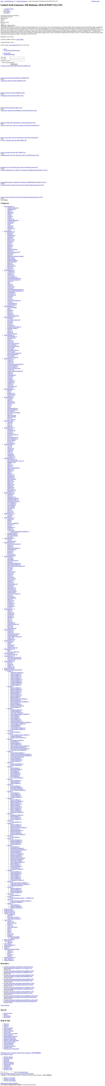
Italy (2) (9, 953)
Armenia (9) (10, 223)
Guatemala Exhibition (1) (16, 759)
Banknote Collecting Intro (10, 1039)
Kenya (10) (10, 432)
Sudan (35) (10, 599)
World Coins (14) (8, 909)
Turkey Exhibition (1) (15, 878)
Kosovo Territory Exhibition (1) (18, 790)
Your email (3, 59)
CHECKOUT (7, 1065)
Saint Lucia (10, 562)
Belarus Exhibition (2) (15, 690)
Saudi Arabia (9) (11, 571)
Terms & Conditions (9, 1030)
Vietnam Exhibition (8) (16, 892)
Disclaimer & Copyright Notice (11, 1048)
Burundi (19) (10, 268)
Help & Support (7, 1029)
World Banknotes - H (9, 389)
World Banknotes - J (9, 421)
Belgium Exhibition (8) (16, 692)
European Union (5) (12, 333)
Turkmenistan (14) (11, 628)
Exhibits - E (10, 733)
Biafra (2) (9, 248)
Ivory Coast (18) (11, 419)
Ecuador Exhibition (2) (16, 736)
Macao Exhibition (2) (15, 799)
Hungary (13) (10, 396)
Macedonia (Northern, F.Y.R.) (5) (15, 461)
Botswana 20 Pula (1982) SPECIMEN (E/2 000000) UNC (15, 78)
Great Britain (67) (11, 375)
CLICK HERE (19, 39)
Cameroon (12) (11, 273)
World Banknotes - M (9, 458)
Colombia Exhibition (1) (16, 721)
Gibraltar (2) (10, 373)
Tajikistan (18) (10, 613)
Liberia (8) (9, 451)
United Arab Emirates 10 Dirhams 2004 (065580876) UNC (18, 976)
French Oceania (11, 351)
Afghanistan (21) (11, 209)
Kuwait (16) (10, 441)
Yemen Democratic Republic (14, 658)
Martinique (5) (10, 474)
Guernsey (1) (10, 383)
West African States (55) (13, 651)
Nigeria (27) (10, 510)
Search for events (8, 1013)
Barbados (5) (10, 237)
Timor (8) (9, 618)
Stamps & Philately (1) (9, 945)
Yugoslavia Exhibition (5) (16, 902)
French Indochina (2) (12, 927)
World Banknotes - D (9, 306)
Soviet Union (10, 934)
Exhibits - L (10, 791)
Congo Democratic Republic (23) (15, 289)
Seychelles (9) (10, 577)
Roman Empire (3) (11, 549)
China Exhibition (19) (15, 719)
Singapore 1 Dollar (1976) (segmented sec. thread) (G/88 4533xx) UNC (18, 122)
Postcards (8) (7, 946)
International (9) (11, 403)
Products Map (7, 1016)
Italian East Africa (11, 415)
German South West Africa (13, 368)
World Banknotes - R (9, 542)
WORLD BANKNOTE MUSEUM (13, 669)
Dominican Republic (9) (13, 315)
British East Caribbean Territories (15, 256)
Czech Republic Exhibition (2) (17, 728)
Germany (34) (10, 369)
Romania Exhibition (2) (16, 842)
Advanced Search (23, 1072)
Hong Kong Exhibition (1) (16, 764)
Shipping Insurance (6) (9, 957)
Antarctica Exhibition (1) (16, 679)
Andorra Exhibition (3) (16, 676)
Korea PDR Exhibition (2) (16, 788)
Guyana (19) (10, 387)
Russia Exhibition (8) (15, 844)
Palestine (9, 520)
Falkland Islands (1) (12, 336)
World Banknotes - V (9, 640)
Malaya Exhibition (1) (15, 802)
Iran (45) (9, 404)
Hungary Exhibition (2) (16, 765)
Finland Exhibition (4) (15, 743)
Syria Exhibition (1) (15, 867)
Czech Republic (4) (12, 303)
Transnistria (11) (11, 622)
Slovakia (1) (10, 581)
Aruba (8, 224)
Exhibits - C (10, 708)
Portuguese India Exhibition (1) (18, 834)
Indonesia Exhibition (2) (16, 769)
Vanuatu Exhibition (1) (15, 888)
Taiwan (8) (10, 611)
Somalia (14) (10, 585)
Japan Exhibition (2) (15, 781)
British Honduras (11, 259)
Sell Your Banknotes (9, 1043)
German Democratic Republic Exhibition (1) (21, 755)
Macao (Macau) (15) (12, 459)
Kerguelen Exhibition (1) (16, 787)
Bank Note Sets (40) (9, 668)
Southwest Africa (11, 592)
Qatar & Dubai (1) (11, 541)
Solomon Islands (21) (12, 584)
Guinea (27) (10, 385)
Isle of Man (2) (11, 411)
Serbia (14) (10, 575)
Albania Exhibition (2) (15, 674)
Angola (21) (10, 216)
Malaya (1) (10, 466)
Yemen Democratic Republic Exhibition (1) (20, 900)
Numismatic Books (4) (9, 912)
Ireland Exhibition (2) (15, 773)
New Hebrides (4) (11, 504)
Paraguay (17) (10, 524)
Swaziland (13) (11, 603)
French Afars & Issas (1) (13, 343)
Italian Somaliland (11, 416)
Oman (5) (9, 516)
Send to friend (7, 53)
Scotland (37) (10, 573)
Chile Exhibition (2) (15, 718)
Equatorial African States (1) (14, 326)
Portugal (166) (10, 530)
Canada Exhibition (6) (15, 711)
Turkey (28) (10, 627)
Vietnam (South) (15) (12, 647)
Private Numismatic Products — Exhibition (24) (22, 898)
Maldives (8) (10, 470)
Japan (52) (9, 423)
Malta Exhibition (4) (15, 805)
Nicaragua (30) (11, 508)
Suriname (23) (10, 600)
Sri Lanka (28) (10, 596)
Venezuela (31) (11, 645)
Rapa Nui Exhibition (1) (16, 840)
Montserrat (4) (10, 487)
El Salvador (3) (11, 325)
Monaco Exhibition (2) (15, 809)
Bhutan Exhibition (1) (15, 696)
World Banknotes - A (9, 206)
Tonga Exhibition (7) (15, 876)
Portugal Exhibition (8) (16, 833)
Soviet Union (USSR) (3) (13, 917)
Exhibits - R (10, 838)
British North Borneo (12, 260)
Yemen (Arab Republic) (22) (14, 657)
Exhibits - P (10, 823)
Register (6, 1054)
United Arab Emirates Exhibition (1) (19, 882)
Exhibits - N (10, 813)
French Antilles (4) (11, 344)
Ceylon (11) (10, 281)
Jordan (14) (10, 426)
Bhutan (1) (10, 924)
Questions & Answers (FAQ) (11, 1033)
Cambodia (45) (11, 271)
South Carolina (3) (14, 938)
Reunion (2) (10, 545)
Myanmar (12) (10, 491)
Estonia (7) (10, 331)
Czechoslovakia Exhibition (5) (17, 729)
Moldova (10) (10, 481)
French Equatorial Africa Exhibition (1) (19, 746)
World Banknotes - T (9, 609)
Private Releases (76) (12, 654)
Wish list (11, 1054)
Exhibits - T (10, 870)
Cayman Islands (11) (12, 277)
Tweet (5, 49)
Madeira (9, 463)
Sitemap (6, 1014)
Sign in (2, 1054)
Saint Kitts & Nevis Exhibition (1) (18, 849)
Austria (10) (10, 227)
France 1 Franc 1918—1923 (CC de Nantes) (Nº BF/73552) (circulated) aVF (19, 137)
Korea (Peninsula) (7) (12, 439)
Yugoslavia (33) (11, 660)
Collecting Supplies (9, 910)
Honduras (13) (10, 393)
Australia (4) (10, 226)
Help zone (6, 1024)
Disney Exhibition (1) (15, 732)
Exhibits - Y (10, 899)
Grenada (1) (10, 379)
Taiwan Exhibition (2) (15, 871)
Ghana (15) (10, 372)
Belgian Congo (11, 239)
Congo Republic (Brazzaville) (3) (15, 291)
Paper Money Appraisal (9, 1046)
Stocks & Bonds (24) (9, 939)
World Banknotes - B (9, 231)
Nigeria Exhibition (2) (15, 817)
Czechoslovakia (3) (12, 304)
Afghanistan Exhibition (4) (16, 672)
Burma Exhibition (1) (15, 707)
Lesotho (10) (10, 450)
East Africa (10, 318)
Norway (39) (10, 512)
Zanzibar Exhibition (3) (16, 906)
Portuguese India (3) (12, 534)
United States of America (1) (14, 918)
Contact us (6, 1025)
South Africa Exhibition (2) (17, 859)
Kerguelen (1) (10, 433)
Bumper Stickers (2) (9, 960)
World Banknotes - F (9, 335)
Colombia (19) (10, 286)
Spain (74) (9, 595)
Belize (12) (10, 242)
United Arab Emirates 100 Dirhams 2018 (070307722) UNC (18, 984)
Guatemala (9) (10, 382)
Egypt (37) (10, 324)
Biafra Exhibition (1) (15, 697)
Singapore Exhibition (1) (16, 855)
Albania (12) (10, 212)
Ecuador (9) (10, 322)
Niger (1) (9, 932)
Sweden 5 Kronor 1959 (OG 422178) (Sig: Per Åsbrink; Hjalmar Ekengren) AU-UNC (22, 197)
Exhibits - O (10, 820)
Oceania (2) (10, 515)
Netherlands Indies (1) (12, 499)
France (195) (10, 342)
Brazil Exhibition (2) (15, 703)
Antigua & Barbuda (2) (13, 220)
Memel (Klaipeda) (11, 479)
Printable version (95, 1)
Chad (8, 282)
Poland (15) (10, 528)
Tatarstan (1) (10, 616)
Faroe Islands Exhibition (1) (17, 740)
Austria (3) (10, 950)
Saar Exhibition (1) (15, 847)
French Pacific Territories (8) (14, 353)
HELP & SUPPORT (9, 1062)
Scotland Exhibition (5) (16, 851)
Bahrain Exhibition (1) (15, 687)
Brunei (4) (9, 263)
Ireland (9, 407)
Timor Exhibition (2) (15, 874)
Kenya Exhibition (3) (15, 786)
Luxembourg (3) (11, 456)
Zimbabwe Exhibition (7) (16, 907)
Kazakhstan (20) (11, 430)
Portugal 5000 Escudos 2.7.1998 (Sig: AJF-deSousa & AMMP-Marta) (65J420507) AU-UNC (23, 182)
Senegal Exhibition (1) (15, 852)
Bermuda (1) (10, 245)
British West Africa (12, 261)
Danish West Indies (12, 307)
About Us (6, 1026)
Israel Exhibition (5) (15, 775)
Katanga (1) (10, 429)
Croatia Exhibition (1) (15, 725)
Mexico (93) (10, 480)
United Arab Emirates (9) (13, 634)
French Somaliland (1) (12, 354)
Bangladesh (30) (11, 235)
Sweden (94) (10, 604)
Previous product (8, 8)
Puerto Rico (10, 537)
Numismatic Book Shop (9, 1037)
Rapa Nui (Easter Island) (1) (14, 544)
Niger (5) (9, 509)
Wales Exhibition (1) (15, 895)
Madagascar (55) (11, 462)
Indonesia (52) (10, 401)
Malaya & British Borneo (13, 468)
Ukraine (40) (10, 632)
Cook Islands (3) (11, 292)
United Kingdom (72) (12, 635)
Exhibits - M (10, 798)
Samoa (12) (10, 567)
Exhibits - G (10, 751)
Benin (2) (9, 243)
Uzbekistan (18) (11, 639)
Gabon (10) (10, 360)
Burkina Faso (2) (11, 266)
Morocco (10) (10, 488)
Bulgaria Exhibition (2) (16, 704)
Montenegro (10, 486)
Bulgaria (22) (10, 264)
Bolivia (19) (10, 250)
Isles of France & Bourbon (13, 412)
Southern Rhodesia (12, 591)
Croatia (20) (10, 296)
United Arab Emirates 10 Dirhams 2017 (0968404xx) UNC (18, 972)
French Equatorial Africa (13, 346)
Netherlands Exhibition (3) (16, 815)
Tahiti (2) (9, 610)
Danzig (9, 308)
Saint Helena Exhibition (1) (17, 848)
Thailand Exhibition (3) (16, 873)
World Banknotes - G (9, 358)
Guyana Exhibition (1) (15, 761)
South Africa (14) (11, 588)
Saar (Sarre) (10, 557)
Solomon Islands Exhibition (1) (18, 858)
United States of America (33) (14, 636)
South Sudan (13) (11, 589)
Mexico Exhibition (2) (15, 808)
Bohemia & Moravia (12, 249)
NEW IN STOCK (8, 1057)
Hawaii (9, 391)
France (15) (10, 925)
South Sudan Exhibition (16, 860)
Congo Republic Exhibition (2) (17, 723)
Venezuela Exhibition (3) (16, 891)
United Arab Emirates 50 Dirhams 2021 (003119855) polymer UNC (20, 997)
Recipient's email (5, 60)
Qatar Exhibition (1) (15, 837)
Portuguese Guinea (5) (12, 533)
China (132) (10, 285)
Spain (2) (9, 956)
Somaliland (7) (10, 586)
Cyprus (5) (10, 302)
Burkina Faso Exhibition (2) (17, 705)
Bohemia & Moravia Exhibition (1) (18, 699)
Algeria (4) (10, 942)
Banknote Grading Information (11, 1040)
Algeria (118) (10, 921)
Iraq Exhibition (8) (14, 772)
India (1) (9, 928)
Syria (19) (9, 607)
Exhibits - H (10, 762)
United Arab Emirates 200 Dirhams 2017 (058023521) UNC (18, 989)
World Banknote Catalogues (10, 1036)
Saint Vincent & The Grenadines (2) (16, 566)
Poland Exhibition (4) (15, 831)
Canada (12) (10, 274)
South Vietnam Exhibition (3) (17, 862)
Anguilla (9, 217)
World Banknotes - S (9, 556)
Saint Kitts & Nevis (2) (12, 560)
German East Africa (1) (13, 365)
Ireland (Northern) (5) (12, 409)
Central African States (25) (13, 279)
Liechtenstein (10, 454)
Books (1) (6, 947)
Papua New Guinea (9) (13, 523)
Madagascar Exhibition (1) (16, 801)
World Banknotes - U (10, 1)
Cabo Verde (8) (11, 275)
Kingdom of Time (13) (12, 434)
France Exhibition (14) (15, 744)
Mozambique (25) (11, 490)
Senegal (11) (10, 574)
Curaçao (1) (10, 299)
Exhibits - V (10, 887)
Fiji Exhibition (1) (14, 741)
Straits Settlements (11, 598)
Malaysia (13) (10, 469)
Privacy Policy (7, 1032)
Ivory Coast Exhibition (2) (16, 777)
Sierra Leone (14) (11, 578)
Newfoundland (11, 506)
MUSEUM (6, 1059)
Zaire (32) (9, 663)
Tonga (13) (10, 621)
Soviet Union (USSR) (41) (13, 593)
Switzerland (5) (11, 606)
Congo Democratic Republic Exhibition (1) (20, 722)
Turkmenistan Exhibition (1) (17, 880)
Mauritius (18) (10, 477)
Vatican (9, 643)
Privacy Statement (8, 1035)
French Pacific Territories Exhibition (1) (20, 748)
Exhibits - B (10, 686)
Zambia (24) (10, 664)
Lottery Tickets (8, 920)
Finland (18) (10, 340)
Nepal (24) (10, 495)
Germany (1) (10, 952)
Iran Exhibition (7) (14, 770)
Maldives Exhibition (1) (16, 804)
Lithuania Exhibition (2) (16, 797)
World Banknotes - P (9, 517)
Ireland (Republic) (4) (12, 408)
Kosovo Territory (11, 440)
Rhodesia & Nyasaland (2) (13, 548)
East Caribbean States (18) (13, 320)
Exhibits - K (10, 784)
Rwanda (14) (10, 553)
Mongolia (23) (10, 484)
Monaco (9, 931)
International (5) (11, 914)
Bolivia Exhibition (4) (15, 700)
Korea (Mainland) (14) (12, 437)
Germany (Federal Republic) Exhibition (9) (20, 754)
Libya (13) (9, 452)
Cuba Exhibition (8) (15, 726)
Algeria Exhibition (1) (15, 675)
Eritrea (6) (9, 329)
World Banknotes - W (9, 649)
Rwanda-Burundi (11, 555)
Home (2, 1)
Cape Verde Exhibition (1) (16, 712)
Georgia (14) (10, 362)
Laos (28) (9, 445)
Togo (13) (9, 620)
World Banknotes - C (9, 270)
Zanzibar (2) (10, 665)
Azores (9, 230)
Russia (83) (10, 552)
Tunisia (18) (10, 625)
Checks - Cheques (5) (9, 913)
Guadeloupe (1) (11, 380)
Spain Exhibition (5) (15, 863)
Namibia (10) (10, 494)
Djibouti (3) (10, 313)
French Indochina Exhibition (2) (18, 747)
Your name (3, 57)
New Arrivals (7, 1017)
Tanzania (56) (10, 614)
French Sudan (10, 356)
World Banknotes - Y (9, 656)
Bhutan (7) (10, 246)
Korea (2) (9, 436)
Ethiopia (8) (10, 332)
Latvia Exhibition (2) (15, 794)
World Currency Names (9, 1042)
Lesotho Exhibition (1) (15, 795)
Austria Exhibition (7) (15, 685)
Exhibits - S (10, 845)
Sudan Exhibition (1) (15, 864)
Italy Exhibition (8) (15, 776)
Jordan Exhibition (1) (15, 783)
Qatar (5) (9, 539)
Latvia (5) (9, 447)
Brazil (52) (10, 255)
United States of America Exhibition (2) (20, 884)
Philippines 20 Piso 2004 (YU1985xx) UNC (11, 107)
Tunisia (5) (10, 935)
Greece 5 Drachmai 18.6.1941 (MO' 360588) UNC (13, 152)
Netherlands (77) (11, 497)
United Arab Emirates (21, 1)
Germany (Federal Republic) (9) (15, 371)
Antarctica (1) (10, 219)
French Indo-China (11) (13, 350)
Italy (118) (9, 916)
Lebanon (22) (10, 448)
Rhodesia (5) (10, 546)
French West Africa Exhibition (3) (18, 750)
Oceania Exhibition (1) (15, 822)
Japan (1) (9, 929)
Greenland (9, 378)
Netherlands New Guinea (13, 501)
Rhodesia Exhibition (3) (16, 841)
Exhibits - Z (10, 903)
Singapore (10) (11, 580)
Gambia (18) (10, 361)
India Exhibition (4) (15, 768)
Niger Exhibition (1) (15, 816)
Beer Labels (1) (8, 943)
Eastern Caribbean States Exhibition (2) (20, 734)
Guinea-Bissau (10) (12, 386)
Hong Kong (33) (11, 394)
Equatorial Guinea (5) (12, 328)
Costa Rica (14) (11, 293)
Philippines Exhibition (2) (16, 830)
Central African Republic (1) (14, 278)
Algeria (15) (10, 213)
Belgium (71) (10, 241)
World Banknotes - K (9, 427)
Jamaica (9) (10, 422)
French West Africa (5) (12, 357)
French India (10, 349)
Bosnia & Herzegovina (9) (13, 252)
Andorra (9, 214)
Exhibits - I (10, 766)
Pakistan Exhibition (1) (16, 824)
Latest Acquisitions (8, 1028)
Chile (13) (9, 284)
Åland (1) (9, 210)
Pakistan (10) (10, 519)
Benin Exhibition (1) (15, 693)
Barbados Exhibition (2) (16, 689)
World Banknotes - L (9, 444)
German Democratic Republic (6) (15, 364)
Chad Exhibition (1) (15, 715)
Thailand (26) (10, 617)
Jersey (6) (9, 425)
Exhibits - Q (10, 835)
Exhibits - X (10, 896)
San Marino (10, 569)
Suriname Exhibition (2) (16, 866)
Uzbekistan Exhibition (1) (16, 885)
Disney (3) (9, 311)
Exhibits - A (10, 671)
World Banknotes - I (9, 397)
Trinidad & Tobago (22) (13, 624)
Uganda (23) (10, 631)
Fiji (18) (9, 339)
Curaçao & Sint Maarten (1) (14, 300)
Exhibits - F (10, 739)
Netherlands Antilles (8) (13, 498)
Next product (8, 11)
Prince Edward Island (12, 535)
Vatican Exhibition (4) (15, 889)
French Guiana (11, 347)
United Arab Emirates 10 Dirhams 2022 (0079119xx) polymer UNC (20, 1001)
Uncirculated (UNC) (14, 45)
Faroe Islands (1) (11, 338)
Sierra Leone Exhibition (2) (17, 853)
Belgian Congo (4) (11, 923)
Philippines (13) (11, 527)
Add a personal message (8, 62)
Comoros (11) (10, 288)
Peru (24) (9, 526)
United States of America (13, 936)
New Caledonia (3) (12, 502)
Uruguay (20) (10, 638)
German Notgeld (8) (12, 367)
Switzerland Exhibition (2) (16, 869)
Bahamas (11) (10, 232)
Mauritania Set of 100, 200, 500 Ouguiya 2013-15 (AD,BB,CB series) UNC (19, 167)
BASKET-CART (8, 1068)
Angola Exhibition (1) (15, 678)
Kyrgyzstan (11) (11, 443)
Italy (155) (9, 418)
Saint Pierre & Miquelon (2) (14, 563)
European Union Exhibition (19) (18, 737)
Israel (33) (9, 414)
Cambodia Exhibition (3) (16, 710)
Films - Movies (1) (8, 959)
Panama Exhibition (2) (15, 826)
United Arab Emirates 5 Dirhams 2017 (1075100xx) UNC (18, 968)
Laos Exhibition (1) (15, 793)
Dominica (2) (10, 314)
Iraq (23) (9, 405)
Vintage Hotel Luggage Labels (11, 949)
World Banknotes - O (9, 513)
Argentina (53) (10, 221)
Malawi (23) (10, 465)
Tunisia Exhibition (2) (15, 877)
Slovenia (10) (10, 582)
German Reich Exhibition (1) (17, 752)
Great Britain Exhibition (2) (17, 757)
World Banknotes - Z (9, 661)
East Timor (10, 321)
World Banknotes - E (9, 317)
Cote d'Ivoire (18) (11, 295)
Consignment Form (8, 1044)
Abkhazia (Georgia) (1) (13, 208)
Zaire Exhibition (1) (15, 905)
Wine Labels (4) (8, 941)
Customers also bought (9, 54)
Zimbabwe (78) (11, 667)
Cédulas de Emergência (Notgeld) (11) (19, 531)
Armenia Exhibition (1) (16, 681)
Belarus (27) (10, 238)
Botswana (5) (10, 253)
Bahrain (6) (10, 234)
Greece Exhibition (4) (15, 758)
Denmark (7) (10, 310)
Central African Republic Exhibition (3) (20, 714)
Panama (9, 521)
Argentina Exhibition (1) (16, 682)
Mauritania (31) (11, 476)
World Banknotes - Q (9, 538)
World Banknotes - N (9, 492)
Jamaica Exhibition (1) (15, 780)
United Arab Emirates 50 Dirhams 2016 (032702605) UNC (18, 980)
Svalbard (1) (10, 602)
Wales (8, 650)
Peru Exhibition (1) (15, 829)
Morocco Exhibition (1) (16, 811)
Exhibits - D (10, 730)
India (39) (9, 400)
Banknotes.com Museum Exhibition (9, 1083)
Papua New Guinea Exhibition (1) (18, 827)
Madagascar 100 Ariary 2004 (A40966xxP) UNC (13, 93)
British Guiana (10, 257)
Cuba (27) (9, 297)
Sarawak (9, 570)
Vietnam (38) (10, 646)
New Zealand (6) (11, 505)
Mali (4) (9, 472)
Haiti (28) (9, 390)
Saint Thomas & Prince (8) (13, 564)
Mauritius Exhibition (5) (16, 806)
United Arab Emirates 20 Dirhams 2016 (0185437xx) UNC (18, 993)
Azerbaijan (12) (11, 228)
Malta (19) (9, 473)
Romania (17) (10, 551)
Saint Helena (10, 559)
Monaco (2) (10, 483)
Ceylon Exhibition (14, 716)
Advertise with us (8, 1047)
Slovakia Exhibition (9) (16, 856)
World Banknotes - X (9, 653)
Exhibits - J (10, 779)
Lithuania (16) (10, 455)
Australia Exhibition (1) (16, 683)
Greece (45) (10, 376)
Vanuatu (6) (10, 642)
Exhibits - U (10, 881)
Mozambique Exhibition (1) (17, 812)
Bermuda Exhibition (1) (16, 694)
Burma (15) (10, 267)
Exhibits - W (10, 894)
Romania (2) (10, 954)
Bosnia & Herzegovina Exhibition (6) (19, 701)
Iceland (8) (10, 398)
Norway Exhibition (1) (15, 819)
